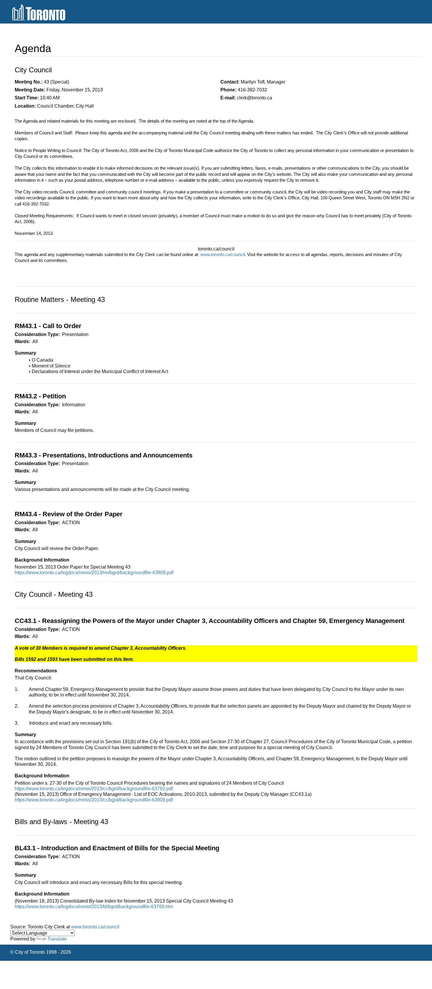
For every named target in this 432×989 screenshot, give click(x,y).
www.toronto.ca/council (222, 254)
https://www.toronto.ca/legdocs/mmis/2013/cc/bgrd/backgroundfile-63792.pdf (94, 788)
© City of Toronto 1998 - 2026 (40, 952)
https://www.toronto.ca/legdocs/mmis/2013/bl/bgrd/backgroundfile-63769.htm (94, 906)
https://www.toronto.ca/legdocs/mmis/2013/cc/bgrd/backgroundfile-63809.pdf (94, 799)
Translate (57, 938)
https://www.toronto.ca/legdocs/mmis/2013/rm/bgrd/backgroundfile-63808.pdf (94, 572)
